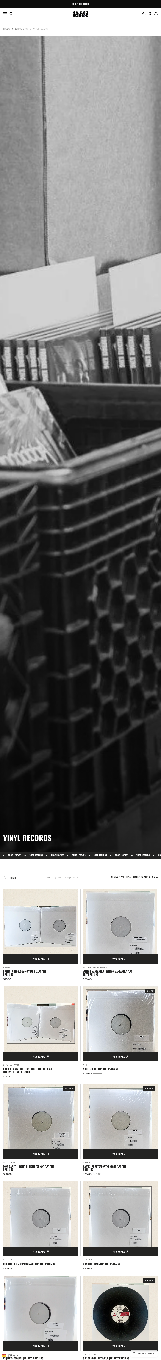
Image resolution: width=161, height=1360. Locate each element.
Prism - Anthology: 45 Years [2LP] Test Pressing (24, 973)
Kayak (86, 1162)
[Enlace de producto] (40, 935)
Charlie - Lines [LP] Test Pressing (101, 1263)
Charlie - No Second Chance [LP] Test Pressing (29, 1263)
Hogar (6, 28)
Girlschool (90, 1354)
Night (86, 1065)
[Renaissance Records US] (80, 14)
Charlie (8, 1260)
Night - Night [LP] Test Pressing (100, 1068)
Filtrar (12, 877)
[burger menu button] (5, 14)
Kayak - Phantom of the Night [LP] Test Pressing (104, 1168)
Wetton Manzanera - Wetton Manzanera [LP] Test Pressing (107, 973)
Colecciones (21, 28)
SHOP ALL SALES (80, 4)
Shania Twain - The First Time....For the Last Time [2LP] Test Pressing (27, 1070)
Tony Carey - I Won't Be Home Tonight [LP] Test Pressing (28, 1168)
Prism (6, 967)
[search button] (11, 14)
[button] (144, 13)
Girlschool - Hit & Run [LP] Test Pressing (106, 1358)
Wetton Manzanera (95, 967)
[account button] (150, 14)
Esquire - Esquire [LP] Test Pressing (23, 1358)
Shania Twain (11, 1065)
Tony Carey (10, 1162)
